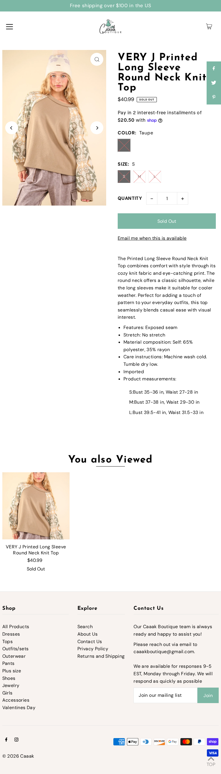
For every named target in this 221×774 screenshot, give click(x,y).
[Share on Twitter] (214, 83)
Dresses (11, 634)
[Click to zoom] (96, 59)
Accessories (15, 700)
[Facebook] (6, 740)
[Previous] (11, 127)
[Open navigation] (9, 26)
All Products (15, 627)
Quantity (130, 198)
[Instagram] (16, 740)
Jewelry (11, 685)
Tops (7, 641)
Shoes (9, 678)
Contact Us (89, 641)
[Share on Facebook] (214, 68)
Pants (8, 663)
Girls (7, 693)
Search (85, 627)
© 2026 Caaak (18, 756)
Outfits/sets (15, 649)
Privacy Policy (92, 649)
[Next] (96, 127)
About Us (87, 634)
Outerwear (14, 656)
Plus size (11, 671)
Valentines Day (19, 708)
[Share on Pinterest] (214, 97)
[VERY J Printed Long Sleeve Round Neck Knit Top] (36, 505)
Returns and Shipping (101, 656)
